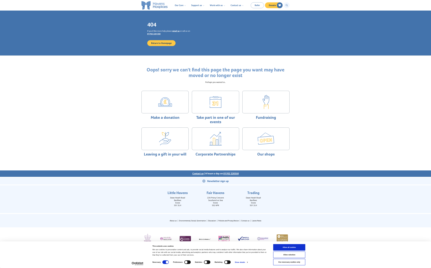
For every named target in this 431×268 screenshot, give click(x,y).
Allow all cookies (289, 247)
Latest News (256, 221)
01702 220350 (231, 173)
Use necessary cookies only (289, 262)
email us (176, 31)
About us (173, 221)
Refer (257, 5)
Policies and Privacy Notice (228, 221)
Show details (240, 262)
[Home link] (154, 5)
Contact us (198, 173)
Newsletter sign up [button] (218, 181)
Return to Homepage (161, 43)
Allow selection (289, 255)
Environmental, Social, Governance (192, 221)
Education (212, 221)
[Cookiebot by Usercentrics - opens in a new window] (137, 263)
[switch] (187, 262)
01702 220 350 (154, 34)
